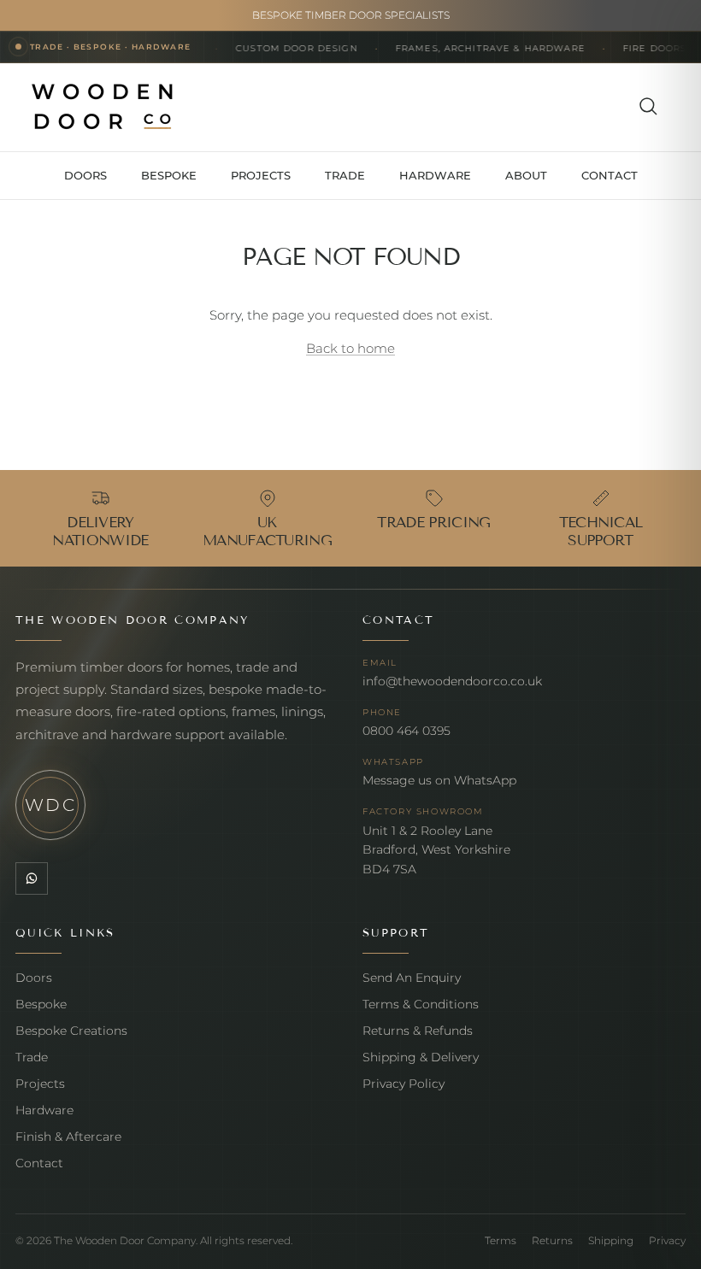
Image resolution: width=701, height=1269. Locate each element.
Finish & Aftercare (68, 1136)
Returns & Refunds (417, 1030)
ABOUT (526, 175)
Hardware (44, 1110)
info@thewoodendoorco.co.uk (452, 681)
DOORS (85, 175)
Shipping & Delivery (420, 1057)
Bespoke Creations (71, 1030)
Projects (40, 1083)
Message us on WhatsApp (439, 780)
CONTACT (609, 175)
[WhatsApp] (31, 878)
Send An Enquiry (411, 977)
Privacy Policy (403, 1083)
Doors (33, 977)
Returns (552, 1240)
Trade (31, 1057)
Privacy (667, 1240)
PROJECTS (261, 175)
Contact (39, 1163)
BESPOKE (169, 175)
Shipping (610, 1240)
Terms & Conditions (420, 1004)
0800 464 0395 (406, 730)
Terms (500, 1240)
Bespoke (41, 1004)
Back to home (350, 348)
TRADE (345, 175)
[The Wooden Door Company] (103, 107)
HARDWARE (435, 175)
